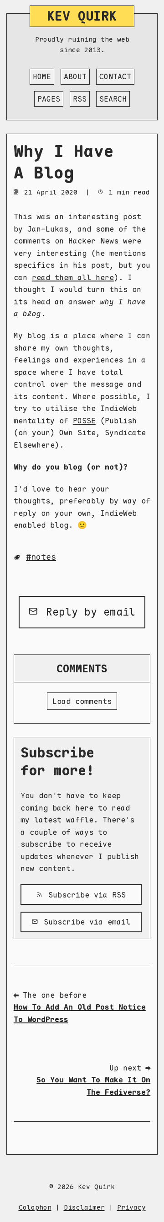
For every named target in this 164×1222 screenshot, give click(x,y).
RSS (80, 99)
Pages (48, 99)
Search (113, 99)
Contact (115, 76)
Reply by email (87, 612)
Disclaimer (84, 1207)
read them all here (73, 277)
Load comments (82, 701)
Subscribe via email (84, 922)
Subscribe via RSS (85, 895)
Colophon (35, 1207)
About (75, 76)
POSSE (84, 421)
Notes (43, 557)
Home (42, 76)
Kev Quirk (82, 16)
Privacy (131, 1207)
